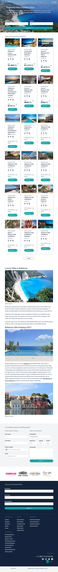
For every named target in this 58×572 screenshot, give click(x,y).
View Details (12, 68)
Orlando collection (9, 545)
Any (7, 23)
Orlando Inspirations (35, 523)
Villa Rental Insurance (10, 540)
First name (8, 434)
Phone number (9, 447)
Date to (32, 21)
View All (29, 258)
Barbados (7, 521)
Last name (7, 440)
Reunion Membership (10, 549)
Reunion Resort (20, 519)
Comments (33, 447)
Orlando (7, 519)
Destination (33, 434)
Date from (7, 21)
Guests (48, 440)
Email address (8, 501)
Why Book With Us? (9, 534)
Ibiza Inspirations (34, 525)
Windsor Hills (20, 528)
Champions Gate (21, 523)
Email (6, 453)
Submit (40, 460)
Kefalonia (26, 363)
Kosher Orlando (8, 551)
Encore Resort (20, 521)
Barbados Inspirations (35, 519)
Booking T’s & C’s (9, 538)
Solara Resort (20, 525)
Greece (6, 528)
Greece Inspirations (34, 521)
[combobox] (44, 436)
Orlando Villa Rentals (10, 543)
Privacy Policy (8, 547)
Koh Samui (7, 523)
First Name (7, 488)
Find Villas (28, 28)
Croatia (6, 525)
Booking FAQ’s (8, 536)
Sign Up (28, 508)
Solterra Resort (20, 530)
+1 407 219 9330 (44, 556)
